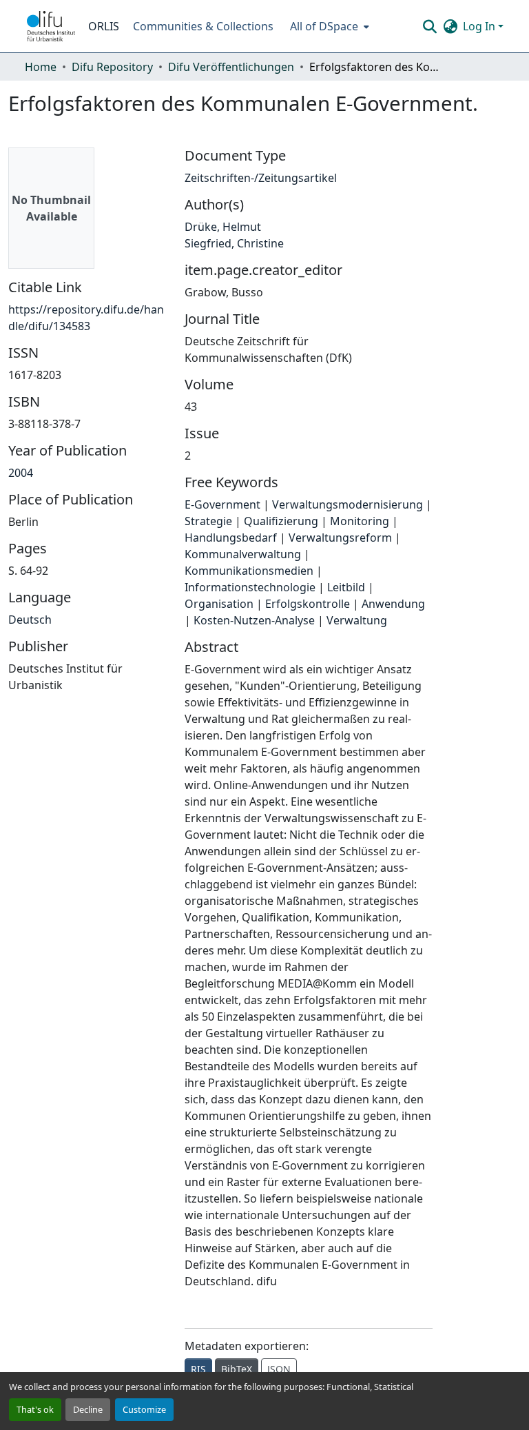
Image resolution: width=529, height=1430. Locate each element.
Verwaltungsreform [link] (340, 537)
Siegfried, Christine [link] (234, 243)
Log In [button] (480, 26)
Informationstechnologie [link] (250, 587)
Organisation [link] (219, 603)
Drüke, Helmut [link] (223, 226)
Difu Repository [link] (112, 66)
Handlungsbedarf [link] (231, 537)
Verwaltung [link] (356, 620)
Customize (144, 1409)
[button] (51, 26)
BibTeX (236, 1369)
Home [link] (40, 66)
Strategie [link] (208, 521)
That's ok (35, 1409)
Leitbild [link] (346, 587)
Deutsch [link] (30, 619)
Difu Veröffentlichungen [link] (231, 66)
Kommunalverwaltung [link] (243, 554)
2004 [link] (20, 472)
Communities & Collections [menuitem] (203, 26)
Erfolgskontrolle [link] (307, 603)
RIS (198, 1369)
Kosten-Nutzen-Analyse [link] (254, 620)
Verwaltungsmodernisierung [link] (347, 504)
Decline (88, 1409)
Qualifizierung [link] (281, 521)
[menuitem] (328, 26)
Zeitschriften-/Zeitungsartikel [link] (261, 177)
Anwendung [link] (393, 603)
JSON (279, 1369)
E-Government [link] (222, 504)
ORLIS (103, 26)
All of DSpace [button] (324, 26)
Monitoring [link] (359, 521)
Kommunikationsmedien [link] (249, 570)
